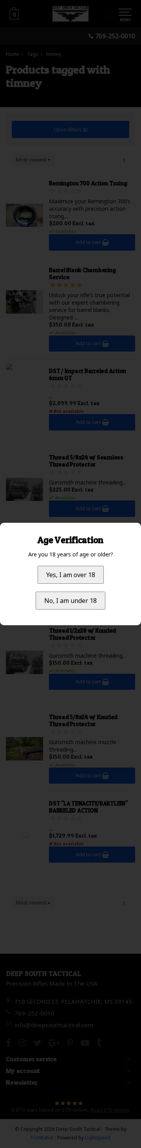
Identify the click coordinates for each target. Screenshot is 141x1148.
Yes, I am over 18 (70, 574)
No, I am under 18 (70, 600)
